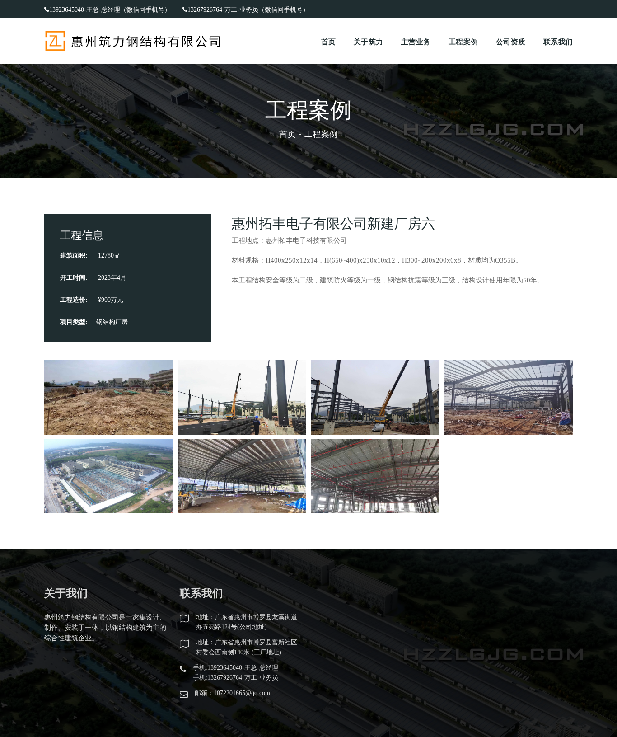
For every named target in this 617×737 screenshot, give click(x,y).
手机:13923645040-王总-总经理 (235, 667)
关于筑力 (368, 41)
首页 (328, 41)
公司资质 (510, 41)
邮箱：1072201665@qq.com (232, 693)
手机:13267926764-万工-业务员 (235, 677)
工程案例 (463, 41)
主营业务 (415, 41)
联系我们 (558, 41)
